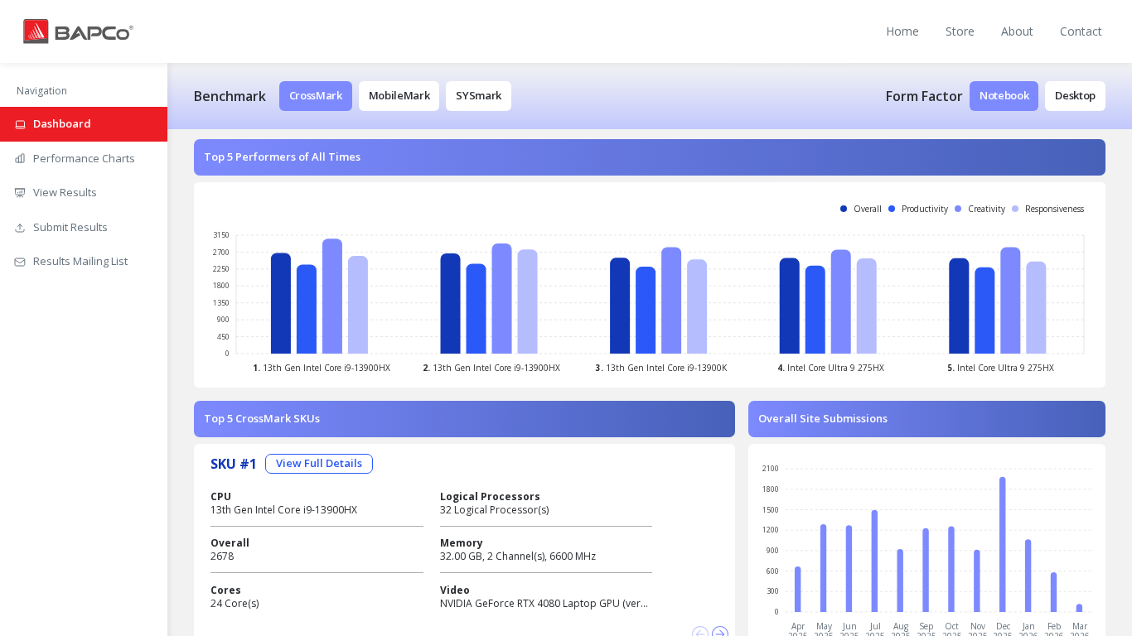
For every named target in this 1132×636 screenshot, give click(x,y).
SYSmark (478, 95)
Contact (1081, 31)
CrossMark (315, 95)
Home (902, 31)
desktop (1075, 95)
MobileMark (399, 95)
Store (960, 31)
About (1017, 31)
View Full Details (319, 462)
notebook (1004, 95)
